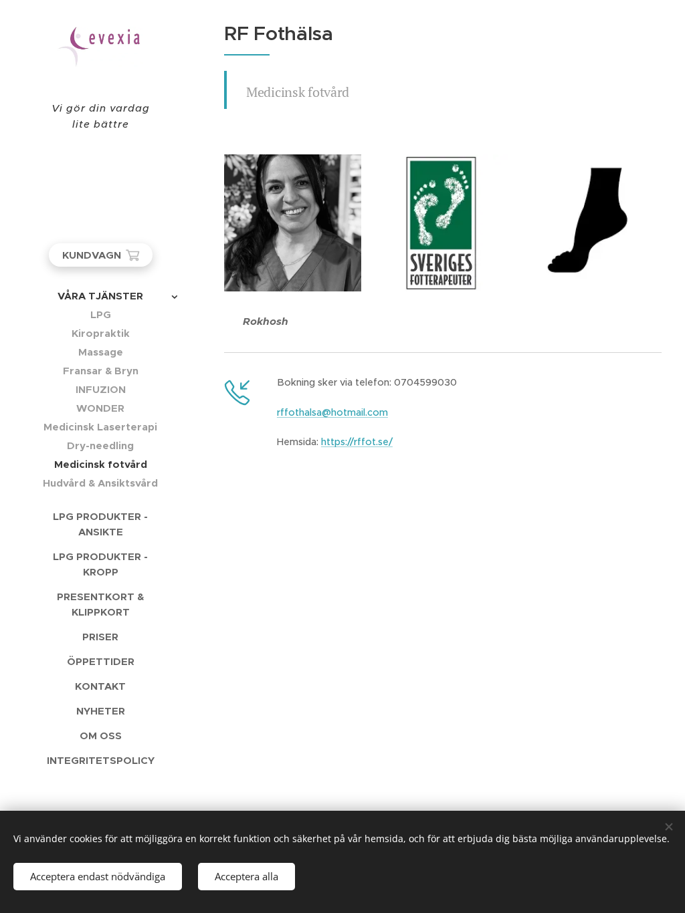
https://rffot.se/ (357, 442)
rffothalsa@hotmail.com (332, 412)
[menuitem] (100, 295)
